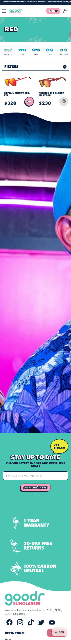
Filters (11, 67)
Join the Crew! (36, 487)
